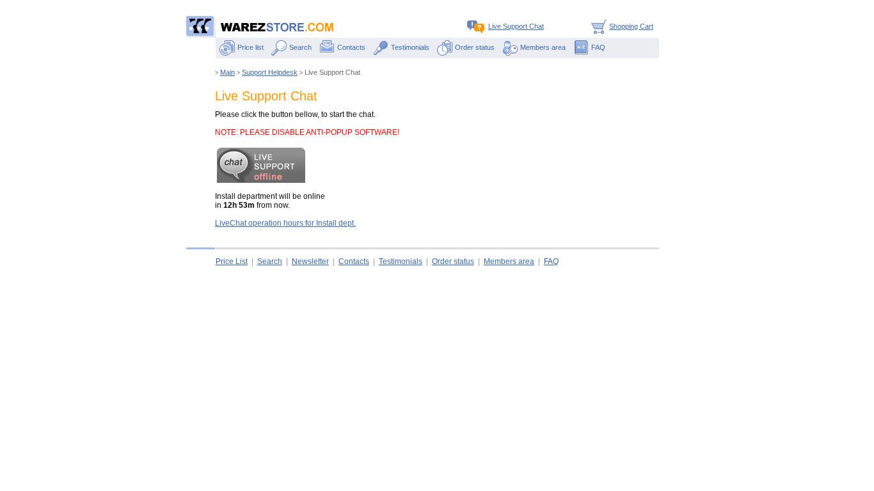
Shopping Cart (631, 26)
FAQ (598, 47)
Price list (250, 47)
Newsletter (310, 261)
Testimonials (410, 47)
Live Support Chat (516, 26)
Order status (475, 47)
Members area (543, 47)
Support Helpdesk (270, 72)
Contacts (351, 47)
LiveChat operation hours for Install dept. (285, 223)
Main (227, 72)
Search (300, 47)
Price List (232, 261)
